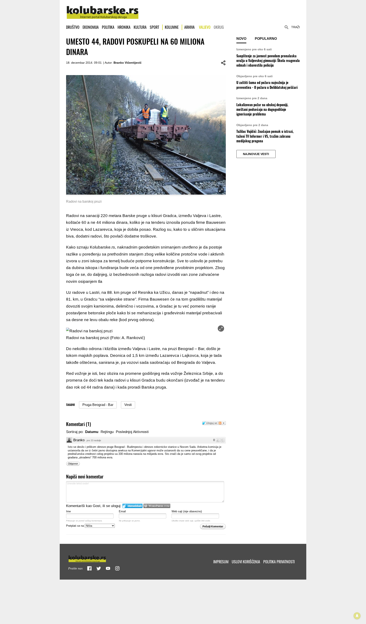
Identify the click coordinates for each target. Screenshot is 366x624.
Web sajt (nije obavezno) (187, 511)
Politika (108, 27)
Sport (154, 27)
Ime (68, 511)
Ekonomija (91, 27)
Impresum (221, 561)
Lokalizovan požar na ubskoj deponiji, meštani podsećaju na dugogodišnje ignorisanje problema (262, 110)
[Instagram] (117, 568)
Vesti (128, 405)
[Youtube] (108, 568)
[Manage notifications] (357, 615)
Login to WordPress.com (156, 506)
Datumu (91, 432)
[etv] (96, 558)
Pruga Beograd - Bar (97, 405)
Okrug (219, 27)
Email (122, 511)
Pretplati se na (75, 525)
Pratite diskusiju (222, 423)
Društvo (72, 27)
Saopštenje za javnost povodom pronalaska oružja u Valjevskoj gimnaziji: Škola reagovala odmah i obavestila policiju (268, 61)
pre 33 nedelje (94, 440)
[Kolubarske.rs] (102, 10)
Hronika (124, 27)
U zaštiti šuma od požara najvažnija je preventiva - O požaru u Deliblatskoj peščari (267, 84)
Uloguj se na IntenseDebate (132, 506)
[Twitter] (98, 568)
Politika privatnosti (279, 561)
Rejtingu (107, 432)
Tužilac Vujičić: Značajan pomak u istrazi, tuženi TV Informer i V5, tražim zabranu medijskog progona (265, 136)
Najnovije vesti (256, 154)
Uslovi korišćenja (246, 561)
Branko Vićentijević (127, 62)
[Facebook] (89, 568)
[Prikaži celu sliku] (221, 328)
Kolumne (172, 27)
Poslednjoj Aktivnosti (132, 432)
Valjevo (205, 27)
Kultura (140, 27)
